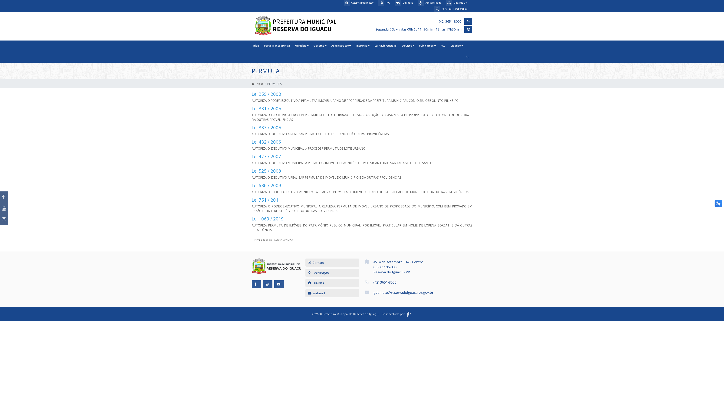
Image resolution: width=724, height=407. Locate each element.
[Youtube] (4, 208)
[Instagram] (4, 219)
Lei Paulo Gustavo (386, 45)
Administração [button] (340, 45)
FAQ (443, 45)
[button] (467, 57)
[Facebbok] (256, 284)
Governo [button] (319, 45)
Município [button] (301, 45)
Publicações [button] (426, 45)
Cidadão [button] (456, 45)
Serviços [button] (407, 45)
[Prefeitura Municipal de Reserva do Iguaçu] (296, 26)
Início (256, 45)
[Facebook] (4, 197)
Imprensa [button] (362, 45)
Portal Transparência (277, 45)
